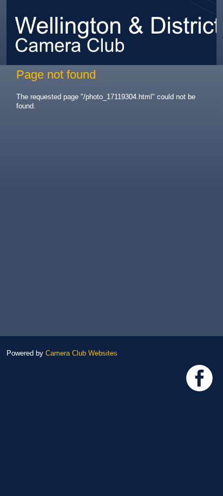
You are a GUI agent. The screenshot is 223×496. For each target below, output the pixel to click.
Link (199, 378)
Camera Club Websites (81, 353)
